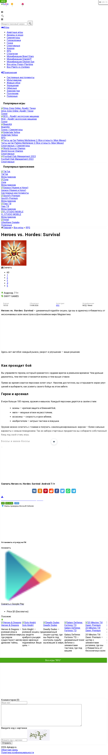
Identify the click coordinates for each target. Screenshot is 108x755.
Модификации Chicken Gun (20, 61)
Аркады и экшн (15, 35)
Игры (6, 27)
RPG (9, 51)
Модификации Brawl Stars (20, 56)
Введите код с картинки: (14, 728)
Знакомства (13, 90)
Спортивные (13, 45)
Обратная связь (9, 750)
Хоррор (10, 48)
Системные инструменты (20, 77)
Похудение (12, 93)
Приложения (10, 72)
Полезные (12, 96)
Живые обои (13, 82)
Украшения (13, 85)
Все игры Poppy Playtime (20, 64)
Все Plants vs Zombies (18, 67)
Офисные (12, 88)
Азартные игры (15, 32)
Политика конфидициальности (17, 752)
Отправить (6, 743)
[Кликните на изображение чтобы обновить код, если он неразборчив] (38, 740)
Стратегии (12, 53)
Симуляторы (13, 37)
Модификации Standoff (19, 59)
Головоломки (14, 40)
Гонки (10, 43)
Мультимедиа (14, 80)
